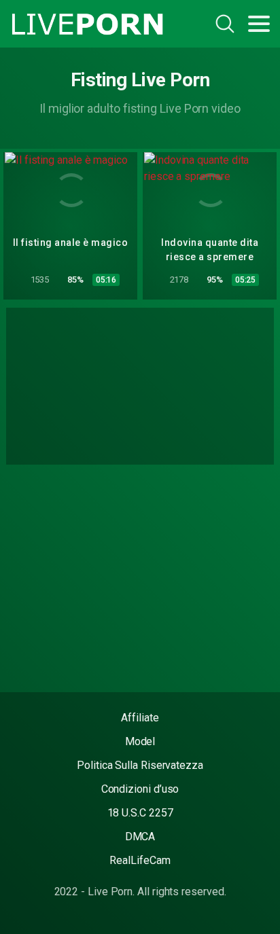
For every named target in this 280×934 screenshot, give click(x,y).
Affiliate (139, 717)
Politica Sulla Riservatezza (140, 765)
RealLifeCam (139, 860)
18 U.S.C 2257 (140, 812)
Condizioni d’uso (140, 789)
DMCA (140, 836)
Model (140, 741)
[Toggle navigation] (259, 24)
